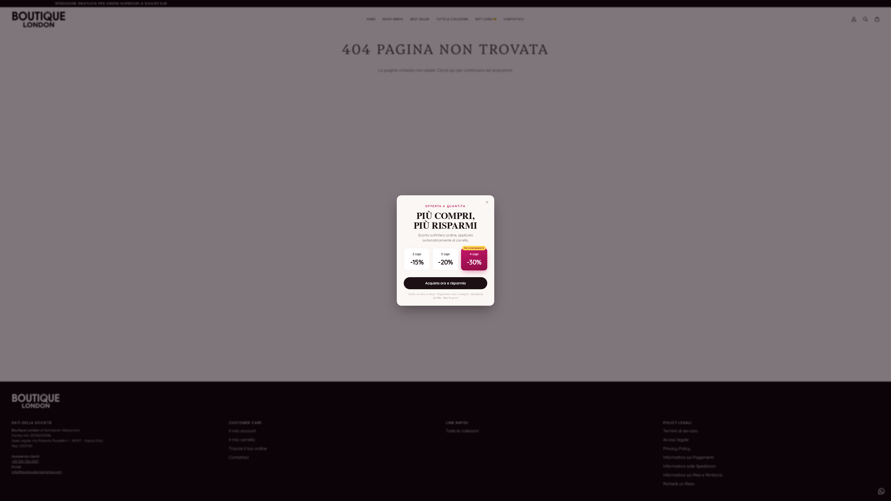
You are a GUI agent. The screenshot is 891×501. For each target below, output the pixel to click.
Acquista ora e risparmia (445, 283)
